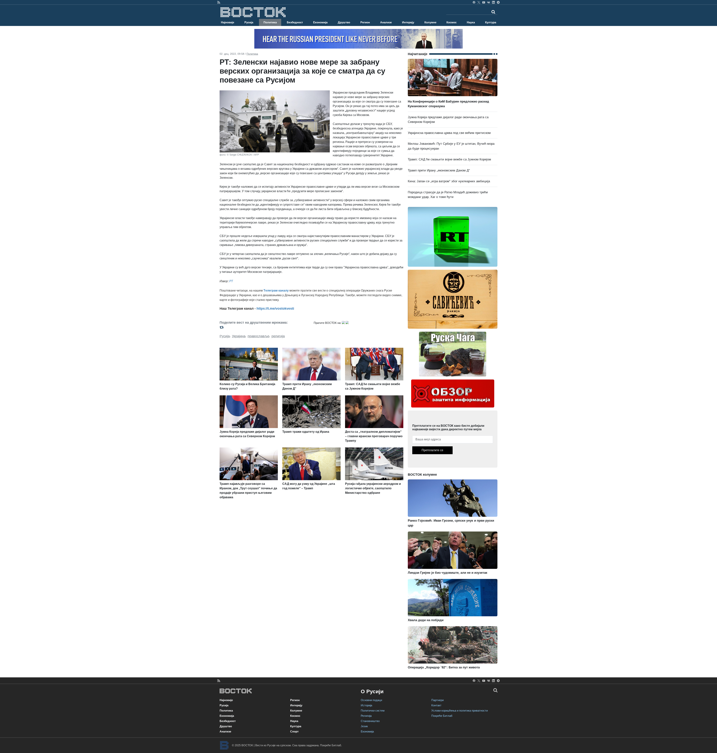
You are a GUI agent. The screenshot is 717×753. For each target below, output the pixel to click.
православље (258, 336)
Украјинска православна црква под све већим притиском (449, 133)
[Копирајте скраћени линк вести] (264, 327)
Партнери (437, 700)
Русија (248, 22)
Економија (320, 22)
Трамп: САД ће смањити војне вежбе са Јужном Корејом (449, 159)
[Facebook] (474, 2)
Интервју (408, 22)
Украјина (238, 336)
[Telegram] (498, 2)
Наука (471, 22)
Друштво (344, 22)
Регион (365, 22)
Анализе (386, 22)
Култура (490, 22)
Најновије (227, 22)
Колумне (430, 22)
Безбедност (295, 22)
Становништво (370, 721)
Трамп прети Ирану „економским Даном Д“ (439, 170)
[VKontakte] (488, 2)
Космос (451, 22)
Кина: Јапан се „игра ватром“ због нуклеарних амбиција (449, 181)
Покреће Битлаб (441, 715)
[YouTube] (483, 2)
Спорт (294, 731)
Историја (366, 705)
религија (278, 336)
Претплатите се (432, 450)
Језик (364, 726)
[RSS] (218, 2)
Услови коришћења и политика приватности (459, 710)
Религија (366, 715)
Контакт (436, 705)
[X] (478, 2)
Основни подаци (371, 700)
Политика (270, 22)
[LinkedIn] (493, 2)
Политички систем (372, 710)
